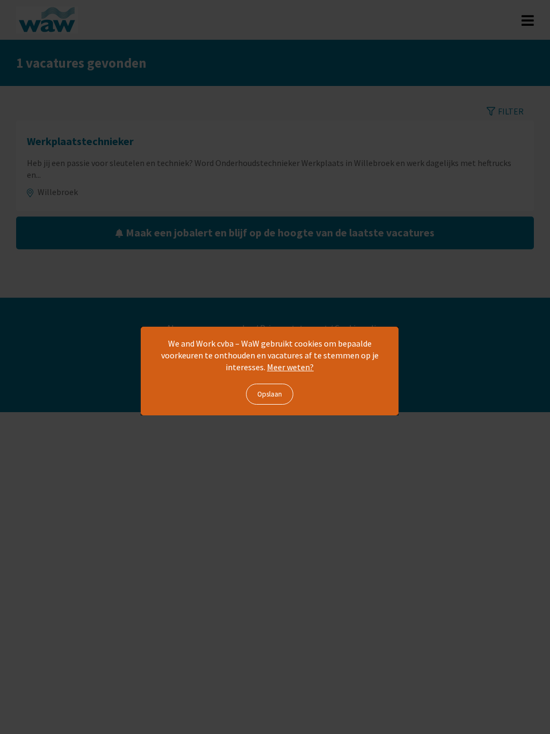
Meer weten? (290, 367)
